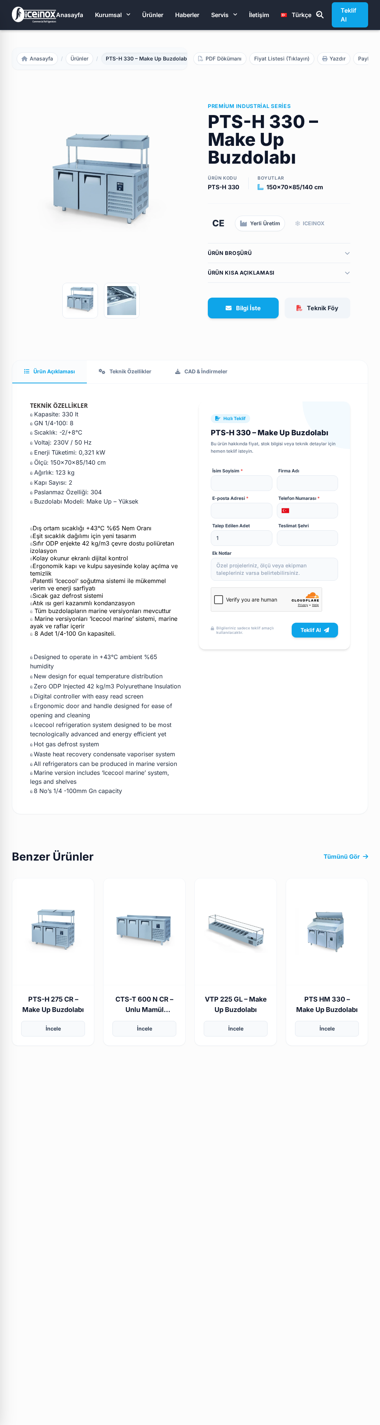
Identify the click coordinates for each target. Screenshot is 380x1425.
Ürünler (152, 15)
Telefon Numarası (299, 498)
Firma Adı (288, 471)
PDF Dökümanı (224, 58)
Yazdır (337, 58)
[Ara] (320, 14)
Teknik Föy (322, 308)
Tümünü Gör (342, 856)
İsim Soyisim (227, 471)
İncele (53, 1028)
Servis (220, 15)
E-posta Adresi (230, 498)
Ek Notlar (222, 553)
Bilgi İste (248, 308)
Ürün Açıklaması (53, 371)
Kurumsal (108, 15)
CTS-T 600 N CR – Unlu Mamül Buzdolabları (144, 1009)
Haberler (187, 15)
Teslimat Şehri (293, 525)
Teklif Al (348, 15)
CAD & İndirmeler (205, 371)
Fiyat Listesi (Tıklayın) (281, 58)
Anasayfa (69, 15)
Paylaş (366, 58)
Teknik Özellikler (129, 371)
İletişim (259, 15)
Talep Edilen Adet (231, 525)
